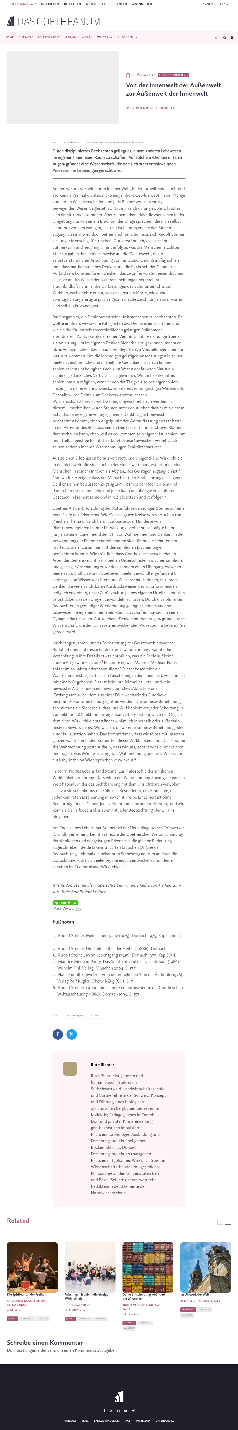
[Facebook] (104, 1410)
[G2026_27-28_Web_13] (147, 1267)
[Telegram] (133, 1410)
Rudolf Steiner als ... (173, 75)
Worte (87, 37)
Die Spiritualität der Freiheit (26, 1294)
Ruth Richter (165, 108)
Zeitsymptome (49, 37)
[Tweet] (71, 1034)
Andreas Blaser (209, 1301)
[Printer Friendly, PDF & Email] (66, 902)
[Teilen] (58, 1034)
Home (9, 37)
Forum (71, 37)
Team (85, 1421)
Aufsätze (26, 37)
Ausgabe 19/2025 (76, 1016)
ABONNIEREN (142, 4)
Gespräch (129, 1323)
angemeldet (36, 1350)
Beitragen (72, 4)
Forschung (188, 1309)
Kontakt (70, 1421)
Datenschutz (165, 1421)
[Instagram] (118, 1410)
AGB (128, 1421)
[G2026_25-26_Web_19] (205, 1267)
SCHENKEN (119, 4)
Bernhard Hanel (80, 1305)
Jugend (12, 1318)
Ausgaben (125, 37)
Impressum (143, 1421)
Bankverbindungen (107, 1421)
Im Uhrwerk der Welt (194, 1294)
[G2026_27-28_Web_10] (32, 1267)
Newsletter (96, 4)
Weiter (103, 37)
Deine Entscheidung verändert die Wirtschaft (143, 1297)
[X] (111, 1410)
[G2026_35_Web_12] (90, 1267)
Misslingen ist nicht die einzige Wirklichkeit (86, 1297)
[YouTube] (125, 1410)
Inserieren (50, 4)
